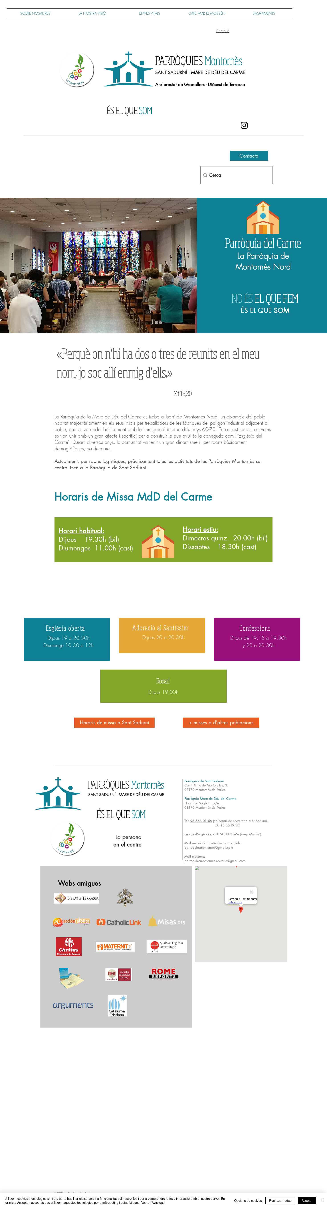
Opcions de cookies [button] (248, 1200)
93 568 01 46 (201, 821)
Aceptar (307, 1200)
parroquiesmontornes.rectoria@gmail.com (214, 861)
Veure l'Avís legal (153, 1202)
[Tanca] (321, 1200)
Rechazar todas (280, 1200)
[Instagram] (244, 125)
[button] (149, 13)
